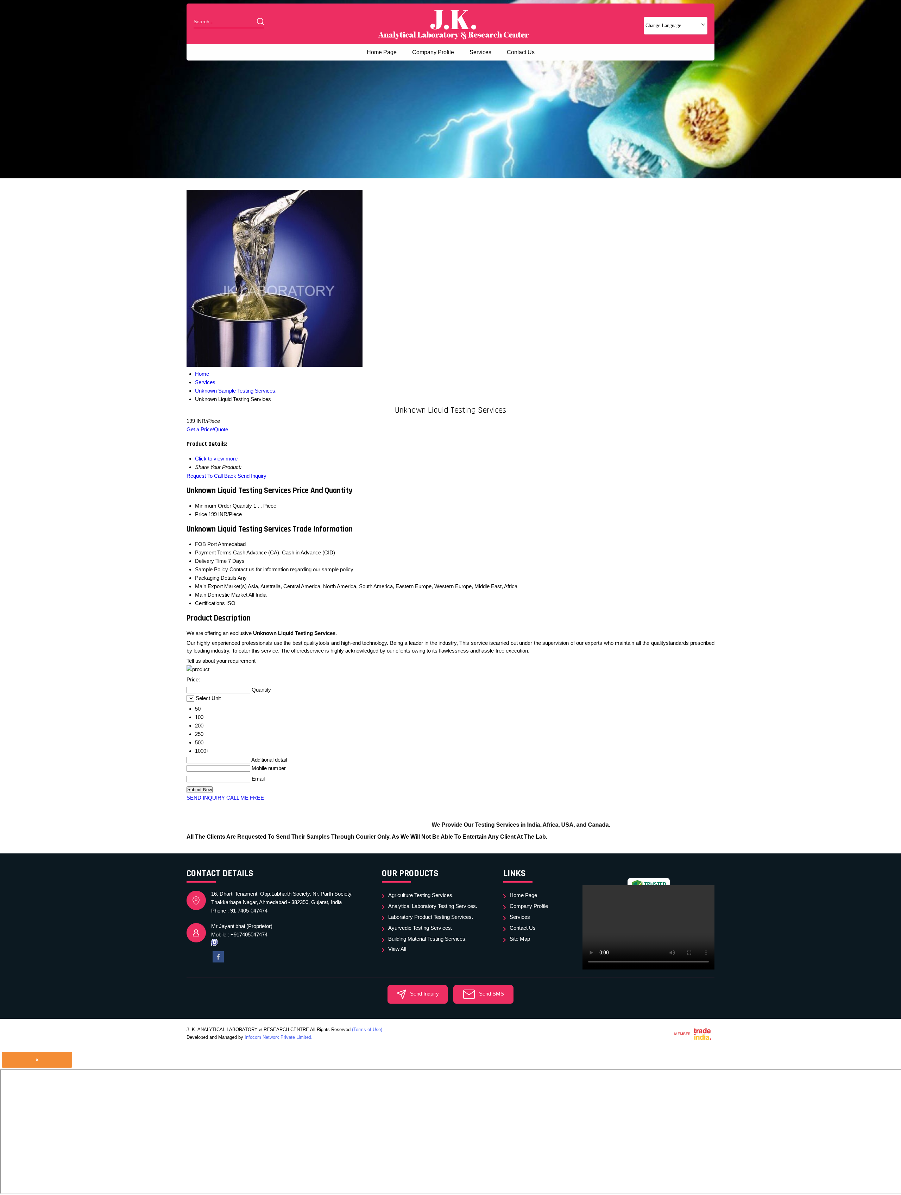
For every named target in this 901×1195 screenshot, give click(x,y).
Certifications (210, 603)
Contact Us (521, 52)
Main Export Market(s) (221, 586)
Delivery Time (211, 561)
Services (480, 52)
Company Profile (433, 52)
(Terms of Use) (367, 1029)
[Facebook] (218, 956)
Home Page (382, 52)
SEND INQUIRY (206, 798)
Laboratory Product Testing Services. (430, 917)
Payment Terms (213, 552)
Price (201, 514)
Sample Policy (211, 569)
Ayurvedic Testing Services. (420, 928)
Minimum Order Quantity (223, 506)
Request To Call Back (211, 476)
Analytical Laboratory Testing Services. (432, 906)
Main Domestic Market (221, 595)
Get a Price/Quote (207, 429)
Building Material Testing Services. (427, 939)
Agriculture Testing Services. (421, 895)
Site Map (520, 939)
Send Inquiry (252, 476)
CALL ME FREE (245, 798)
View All (397, 949)
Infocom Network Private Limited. (279, 1037)
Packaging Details (216, 578)
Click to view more (216, 459)
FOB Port (206, 544)
